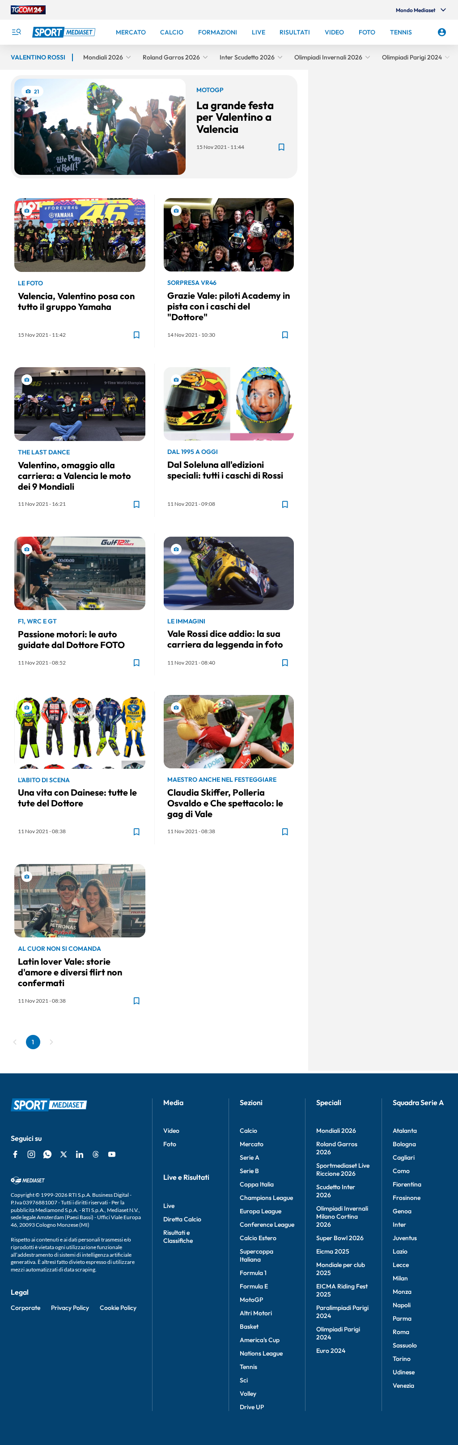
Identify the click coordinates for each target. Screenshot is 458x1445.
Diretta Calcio (182, 1219)
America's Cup (260, 1340)
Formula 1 (253, 1273)
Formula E (254, 1286)
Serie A (249, 1157)
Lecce (401, 1265)
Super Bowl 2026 (340, 1238)
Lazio (400, 1251)
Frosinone (406, 1198)
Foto (169, 1144)
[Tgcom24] (28, 9)
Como (401, 1171)
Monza (402, 1292)
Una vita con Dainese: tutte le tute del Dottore (77, 798)
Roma (401, 1332)
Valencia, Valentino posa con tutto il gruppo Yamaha (76, 301)
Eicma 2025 (332, 1251)
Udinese (404, 1372)
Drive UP (252, 1407)
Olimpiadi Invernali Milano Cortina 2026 (342, 1216)
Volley (248, 1394)
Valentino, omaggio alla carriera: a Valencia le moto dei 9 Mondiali (74, 475)
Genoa (402, 1211)
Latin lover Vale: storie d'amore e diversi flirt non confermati (70, 972)
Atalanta (405, 1131)
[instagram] (31, 1154)
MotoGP (251, 1300)
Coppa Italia (257, 1184)
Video (171, 1131)
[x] (63, 1154)
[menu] (16, 32)
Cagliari (404, 1157)
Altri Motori (256, 1313)
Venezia (403, 1385)
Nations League (261, 1353)
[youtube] (111, 1154)
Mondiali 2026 (336, 1131)
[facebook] (15, 1154)
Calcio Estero (258, 1238)
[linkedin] (79, 1154)
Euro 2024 (330, 1351)
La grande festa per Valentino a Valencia (235, 117)
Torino (402, 1359)
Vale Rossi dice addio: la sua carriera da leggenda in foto (225, 639)
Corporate (25, 1308)
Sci (244, 1380)
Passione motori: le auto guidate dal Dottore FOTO (71, 639)
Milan (400, 1278)
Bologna (404, 1144)
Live (168, 1206)
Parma (402, 1318)
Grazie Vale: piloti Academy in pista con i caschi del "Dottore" (228, 306)
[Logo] (65, 32)
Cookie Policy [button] (118, 1308)
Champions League (266, 1198)
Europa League (260, 1211)
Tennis (248, 1367)
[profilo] (442, 32)
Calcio (248, 1131)
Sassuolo (405, 1345)
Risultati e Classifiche (178, 1237)
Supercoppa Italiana (256, 1255)
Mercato (251, 1144)
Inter (399, 1224)
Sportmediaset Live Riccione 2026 (342, 1169)
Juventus (405, 1238)
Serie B (249, 1171)
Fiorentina (407, 1184)
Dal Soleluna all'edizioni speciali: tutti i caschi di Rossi (225, 470)
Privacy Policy (70, 1308)
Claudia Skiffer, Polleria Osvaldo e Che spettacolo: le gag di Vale (225, 803)
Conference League (267, 1224)
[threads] (95, 1154)
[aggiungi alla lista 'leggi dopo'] (281, 147)
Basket (249, 1326)
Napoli (402, 1305)
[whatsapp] (47, 1154)
